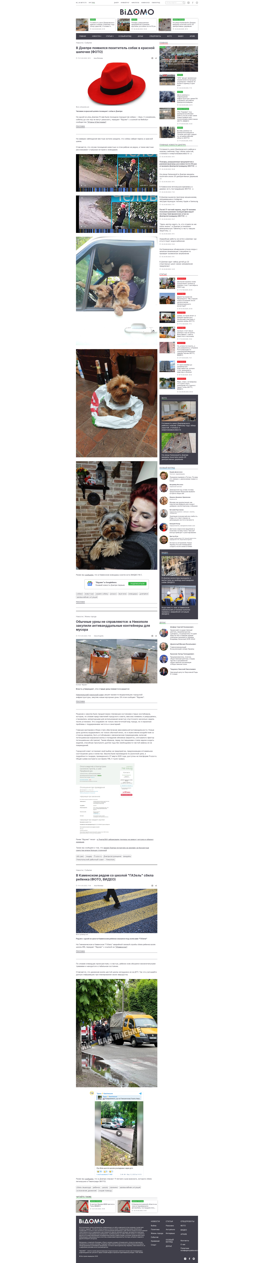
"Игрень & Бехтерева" (96, 122)
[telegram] (156, 58)
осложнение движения (86, 1191)
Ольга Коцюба (98, 636)
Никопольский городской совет (90, 695)
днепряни (144, 594)
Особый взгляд (124, 36)
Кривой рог (125, 2)
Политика (155, 1229)
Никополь (135, 2)
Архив (192, 36)
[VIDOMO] (137, 12)
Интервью (170, 1233)
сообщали (89, 575)
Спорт (153, 1245)
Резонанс (170, 1226)
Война (153, 1226)
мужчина (122, 594)
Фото (169, 36)
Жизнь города (90, 616)
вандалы (127, 856)
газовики (114, 1187)
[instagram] (188, 3)
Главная (82, 36)
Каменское (145, 2)
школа (105, 1187)
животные (89, 594)
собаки (80, 594)
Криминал (155, 1241)
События (88, 43)
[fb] (152, 58)
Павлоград (156, 2)
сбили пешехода (84, 1187)
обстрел (80, 856)
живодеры (133, 594)
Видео (180, 36)
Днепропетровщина (112, 856)
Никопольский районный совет (90, 859)
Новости (96, 36)
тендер (89, 856)
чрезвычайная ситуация (87, 597)
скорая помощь (105, 1191)
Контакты (185, 1240)
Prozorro (98, 856)
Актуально (170, 1229)
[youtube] (197, 3)
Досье (140, 36)
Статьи (109, 36)
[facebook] (193, 3)
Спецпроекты (155, 36)
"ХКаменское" (121, 947)
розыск (113, 594)
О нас (183, 1244)
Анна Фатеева (98, 58)
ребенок (96, 1187)
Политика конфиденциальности (190, 1249)
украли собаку (102, 594)
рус (93, 2)
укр (90, 2)
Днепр (116, 2)
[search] (184, 3)
